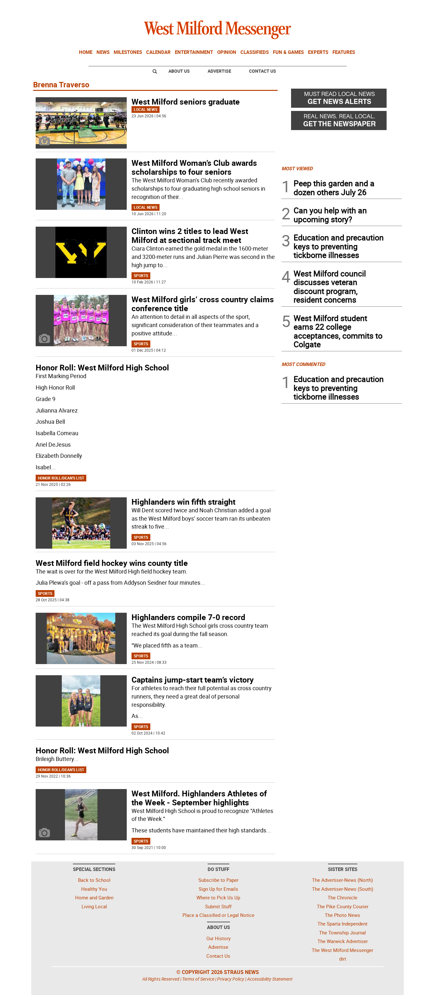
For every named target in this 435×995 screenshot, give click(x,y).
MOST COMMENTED (303, 364)
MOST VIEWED (297, 168)
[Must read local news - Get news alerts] (342, 100)
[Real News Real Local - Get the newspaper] (342, 122)
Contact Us (262, 71)
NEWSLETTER (351, 7)
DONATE (386, 7)
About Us (179, 71)
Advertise (219, 71)
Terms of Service (198, 979)
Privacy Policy (230, 979)
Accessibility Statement (270, 979)
